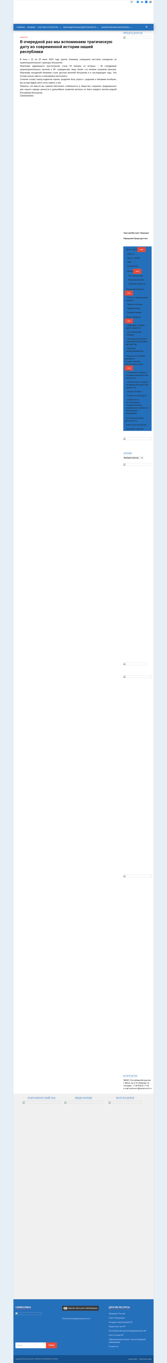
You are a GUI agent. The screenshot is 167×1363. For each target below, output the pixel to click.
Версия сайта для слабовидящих (82, 1308)
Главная (21, 27)
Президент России (117, 1314)
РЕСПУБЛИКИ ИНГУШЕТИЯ (64, 12)
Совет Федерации (117, 1318)
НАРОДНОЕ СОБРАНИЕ (60, 8)
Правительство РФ (117, 1326)
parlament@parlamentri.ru (140, 1088)
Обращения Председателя (135, 238)
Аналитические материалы (115, 27)
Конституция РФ (116, 1335)
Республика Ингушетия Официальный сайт (128, 1331)
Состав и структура (48, 27)
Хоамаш (31, 27)
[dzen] (150, 2)
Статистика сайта (145, 1359)
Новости (24, 37)
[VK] (142, 2)
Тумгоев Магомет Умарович (136, 233)
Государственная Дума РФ (120, 1322)
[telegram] (138, 2)
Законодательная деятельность (79, 27)
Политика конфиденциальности (76, 1318)
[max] (146, 2)
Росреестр (113, 1346)
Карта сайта (132, 1359)
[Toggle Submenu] (141, 249)
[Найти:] (36, 1345)
